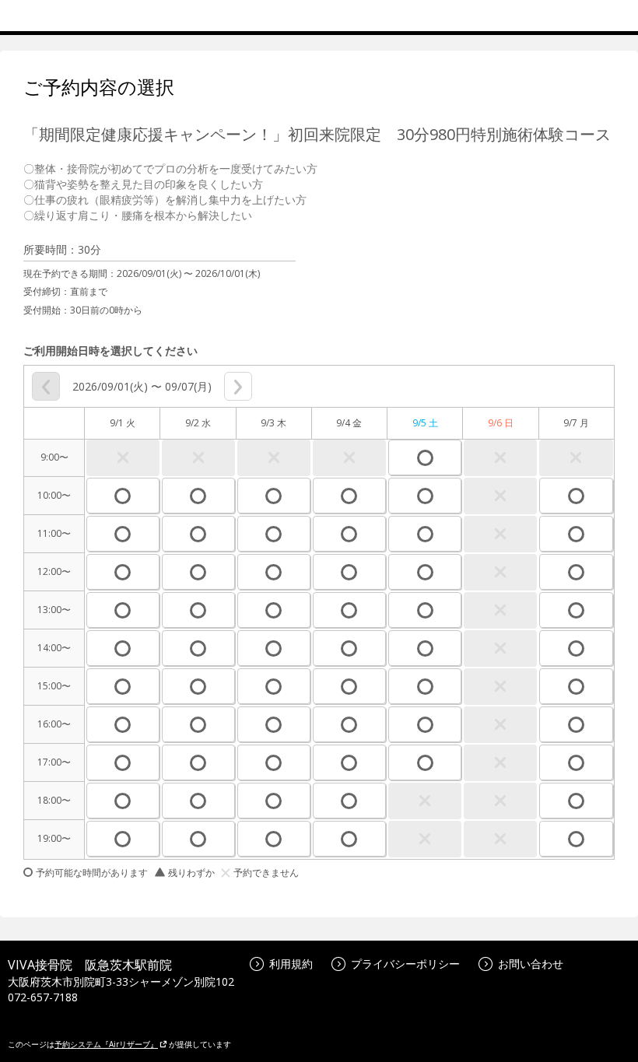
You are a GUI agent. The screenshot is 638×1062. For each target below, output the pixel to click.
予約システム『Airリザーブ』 (106, 1044)
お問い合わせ (530, 963)
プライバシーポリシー (405, 963)
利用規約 (291, 963)
